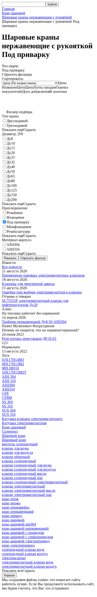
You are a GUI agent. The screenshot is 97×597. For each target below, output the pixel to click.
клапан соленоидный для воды (27, 465)
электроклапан (14, 558)
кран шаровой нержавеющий (25, 528)
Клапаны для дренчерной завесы (28, 284)
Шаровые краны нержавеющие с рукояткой (37, 17)
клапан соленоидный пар (22, 478)
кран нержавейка (15, 507)
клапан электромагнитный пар (27, 495)
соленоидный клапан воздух (25, 554)
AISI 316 (9, 381)
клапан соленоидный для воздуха (29, 469)
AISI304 (8, 385)
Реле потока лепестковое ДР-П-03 (29, 339)
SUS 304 (9, 410)
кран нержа (11, 503)
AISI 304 (9, 377)
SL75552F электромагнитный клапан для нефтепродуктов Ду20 (35, 303)
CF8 (5, 393)
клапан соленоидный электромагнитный (35, 482)
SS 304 (7, 402)
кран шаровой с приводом (23, 533)
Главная (8, 9)
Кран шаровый (14, 427)
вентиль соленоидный (20, 444)
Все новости (12, 267)
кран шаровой (13, 520)
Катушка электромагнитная (24, 423)
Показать (10, 258)
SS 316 (7, 406)
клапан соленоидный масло (24, 474)
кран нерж (10, 499)
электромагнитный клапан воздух (29, 566)
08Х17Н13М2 (13, 364)
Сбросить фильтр (32, 258)
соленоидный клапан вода (23, 550)
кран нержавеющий (18, 512)
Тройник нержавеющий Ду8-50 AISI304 (34, 322)
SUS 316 (9, 415)
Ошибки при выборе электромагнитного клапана (42, 292)
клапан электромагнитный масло (28, 490)
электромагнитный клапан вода (27, 562)
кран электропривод (18, 545)
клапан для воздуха (17, 452)
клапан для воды (15, 448)
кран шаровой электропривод (26, 541)
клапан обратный (16, 457)
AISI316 (8, 389)
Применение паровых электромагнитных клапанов (43, 275)
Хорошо (9, 575)
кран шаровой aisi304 (19, 524)
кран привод (12, 516)
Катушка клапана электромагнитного (32, 419)
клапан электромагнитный (23, 486)
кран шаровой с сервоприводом (27, 537)
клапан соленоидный (19, 461)
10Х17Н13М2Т (14, 372)
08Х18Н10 (10, 368)
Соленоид (10, 431)
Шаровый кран (14, 440)
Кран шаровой (13, 13)
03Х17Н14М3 (13, 360)
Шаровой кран (13, 436)
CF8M (7, 398)
